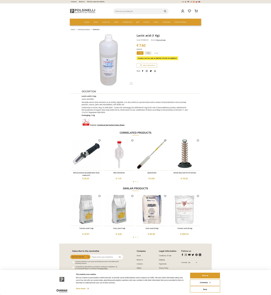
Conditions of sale (165, 256)
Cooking (166, 22)
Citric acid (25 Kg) (152, 228)
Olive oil (106, 22)
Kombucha (127, 22)
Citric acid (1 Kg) (119, 228)
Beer (116, 22)
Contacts (74, 2)
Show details (81, 288)
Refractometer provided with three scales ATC (86, 174)
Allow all (205, 275)
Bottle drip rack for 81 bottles (185, 173)
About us (82, 2)
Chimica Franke (161, 40)
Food (156, 22)
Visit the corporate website (96, 2)
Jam (137, 22)
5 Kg (148, 53)
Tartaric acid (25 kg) (184, 228)
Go (120, 257)
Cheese (146, 22)
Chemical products (84, 29)
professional (181, 22)
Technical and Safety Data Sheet (111, 125)
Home (86, 22)
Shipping (162, 260)
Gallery (139, 268)
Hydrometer (151, 173)
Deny (205, 289)
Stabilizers (96, 29)
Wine (96, 22)
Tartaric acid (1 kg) (86, 228)
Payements (163, 264)
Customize (204, 282)
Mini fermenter (119, 173)
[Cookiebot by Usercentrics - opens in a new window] (62, 290)
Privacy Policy (103, 268)
